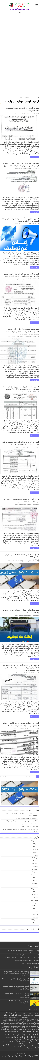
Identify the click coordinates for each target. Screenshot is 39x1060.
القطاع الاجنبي (28, 560)
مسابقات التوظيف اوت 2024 (15, 1040)
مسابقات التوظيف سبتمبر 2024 (18, 1046)
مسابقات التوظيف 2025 (25, 1037)
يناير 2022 (35, 897)
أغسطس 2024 (34, 874)
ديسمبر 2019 (34, 920)
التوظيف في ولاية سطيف (20, 1026)
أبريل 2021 (35, 911)
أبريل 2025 (35, 852)
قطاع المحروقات (28, 561)
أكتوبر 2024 (35, 869)
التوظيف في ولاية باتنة (28, 1022)
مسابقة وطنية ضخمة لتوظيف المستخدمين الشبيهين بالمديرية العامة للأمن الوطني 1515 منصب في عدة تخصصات (22, 331)
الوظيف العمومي (26, 113)
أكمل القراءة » (34, 156)
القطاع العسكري (26, 336)
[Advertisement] (19, 32)
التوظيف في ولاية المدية (21, 1019)
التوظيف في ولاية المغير (34, 1020)
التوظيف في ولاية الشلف (7, 1017)
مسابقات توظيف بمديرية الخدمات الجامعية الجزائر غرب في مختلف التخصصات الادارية (16, 972)
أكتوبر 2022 (35, 883)
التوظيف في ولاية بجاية (18, 1022)
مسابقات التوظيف (18, 113)
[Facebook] (22, 1054)
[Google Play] (17, 1054)
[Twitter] (21, 1054)
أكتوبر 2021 (35, 905)
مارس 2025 (35, 855)
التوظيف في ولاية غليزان (23, 1027)
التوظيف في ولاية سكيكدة (8, 1026)
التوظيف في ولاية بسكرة (28, 1023)
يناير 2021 (35, 917)
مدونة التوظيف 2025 (16, 1034)
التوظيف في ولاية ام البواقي (12, 1020)
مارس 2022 (35, 894)
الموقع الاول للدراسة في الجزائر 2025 (20, 1030)
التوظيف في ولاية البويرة (33, 1015)
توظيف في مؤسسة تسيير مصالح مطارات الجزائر (26, 823)
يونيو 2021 (35, 908)
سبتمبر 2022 (35, 886)
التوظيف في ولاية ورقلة (24, 1029)
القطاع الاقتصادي (21, 560)
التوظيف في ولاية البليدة (11, 1013)
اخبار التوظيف (35, 560)
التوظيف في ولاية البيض (22, 1015)
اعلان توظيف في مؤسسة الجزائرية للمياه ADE (26, 818)
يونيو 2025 (35, 846)
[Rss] (24, 1054)
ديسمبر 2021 (34, 900)
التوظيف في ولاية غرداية (34, 1027)
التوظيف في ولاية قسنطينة (11, 1027)
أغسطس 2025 (34, 841)
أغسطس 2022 (34, 889)
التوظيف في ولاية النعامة (24, 1020)
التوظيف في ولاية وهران (12, 1029)
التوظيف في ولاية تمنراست (29, 1024)
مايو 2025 (35, 849)
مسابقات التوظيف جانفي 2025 (28, 1042)
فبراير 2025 (35, 858)
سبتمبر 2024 (35, 872)
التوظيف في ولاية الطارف (33, 1019)
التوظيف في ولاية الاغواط (24, 1013)
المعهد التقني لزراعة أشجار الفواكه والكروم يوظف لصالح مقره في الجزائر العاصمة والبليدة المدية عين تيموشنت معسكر (20, 667)
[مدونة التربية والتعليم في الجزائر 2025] (19, 6)
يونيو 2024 (35, 880)
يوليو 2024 (35, 877)
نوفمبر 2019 (35, 922)
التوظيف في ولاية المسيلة (10, 1019)
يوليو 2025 (35, 843)
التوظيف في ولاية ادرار (34, 1013)
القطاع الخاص (14, 560)
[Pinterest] (19, 1054)
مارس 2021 (35, 914)
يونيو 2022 (35, 891)
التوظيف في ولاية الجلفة (19, 1017)
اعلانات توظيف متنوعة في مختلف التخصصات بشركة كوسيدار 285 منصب (20, 821)
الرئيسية (35, 97)
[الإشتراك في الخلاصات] (0, 104)
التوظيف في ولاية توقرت (18, 1024)
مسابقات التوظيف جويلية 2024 (26, 1044)
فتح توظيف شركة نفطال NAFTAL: (29, 826)
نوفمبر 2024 (35, 866)
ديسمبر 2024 (34, 863)
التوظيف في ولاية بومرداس (16, 1023)
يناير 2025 (35, 860)
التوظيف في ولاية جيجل (31, 1026)
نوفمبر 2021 (35, 903)
